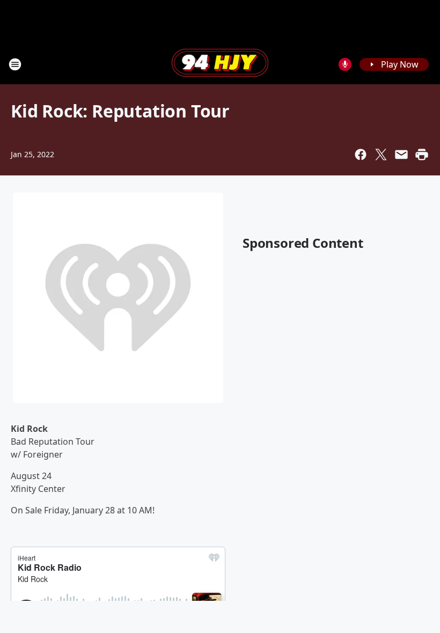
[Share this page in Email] (401, 154)
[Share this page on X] (380, 154)
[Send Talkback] (345, 64)
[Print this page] (421, 154)
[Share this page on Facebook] (360, 154)
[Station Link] (220, 64)
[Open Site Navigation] (15, 64)
